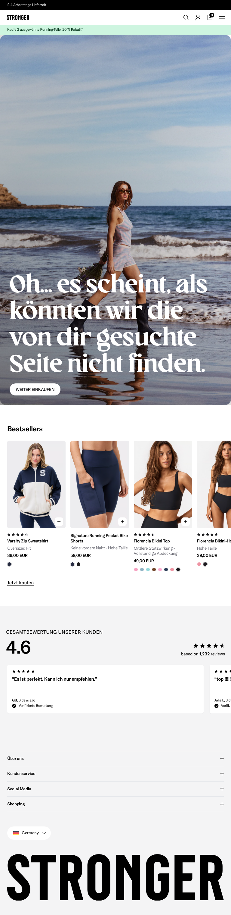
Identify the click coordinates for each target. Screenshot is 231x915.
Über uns (15, 758)
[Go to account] (197, 17)
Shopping (16, 804)
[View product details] (36, 547)
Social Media (19, 789)
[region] (115, 506)
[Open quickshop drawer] (59, 521)
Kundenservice (21, 773)
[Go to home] (18, 17)
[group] (36, 506)
